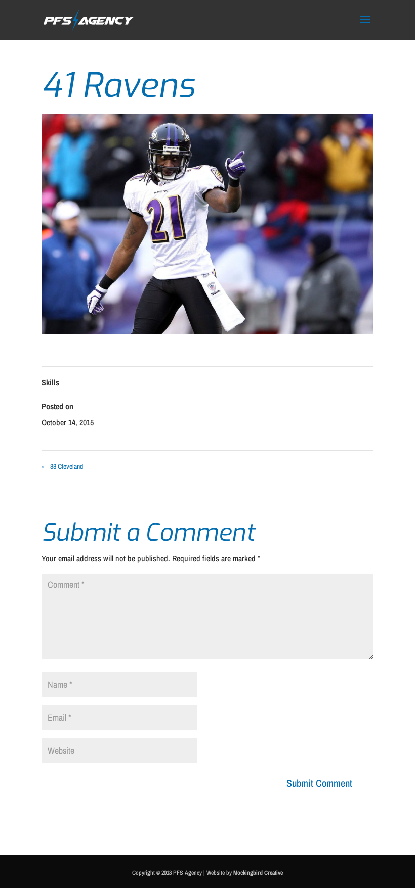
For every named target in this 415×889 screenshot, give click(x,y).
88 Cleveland (62, 466)
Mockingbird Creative (258, 873)
